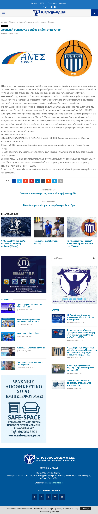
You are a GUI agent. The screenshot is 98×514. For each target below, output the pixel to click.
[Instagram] (48, 7)
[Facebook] (43, 7)
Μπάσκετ (5, 26)
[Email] (55, 7)
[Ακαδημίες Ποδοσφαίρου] (8, 336)
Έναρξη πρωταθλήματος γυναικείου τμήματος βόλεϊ (49, 193)
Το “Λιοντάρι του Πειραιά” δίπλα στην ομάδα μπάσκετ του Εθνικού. (80, 244)
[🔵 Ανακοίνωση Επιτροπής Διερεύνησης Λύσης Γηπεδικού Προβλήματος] (58, 318)
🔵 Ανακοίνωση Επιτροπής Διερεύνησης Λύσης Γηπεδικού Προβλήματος (80, 317)
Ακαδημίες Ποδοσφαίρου (28, 333)
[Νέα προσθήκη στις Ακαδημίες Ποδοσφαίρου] (8, 365)
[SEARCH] (94, 258)
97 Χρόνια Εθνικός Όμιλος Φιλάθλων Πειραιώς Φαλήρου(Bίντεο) (14, 244)
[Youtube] (51, 7)
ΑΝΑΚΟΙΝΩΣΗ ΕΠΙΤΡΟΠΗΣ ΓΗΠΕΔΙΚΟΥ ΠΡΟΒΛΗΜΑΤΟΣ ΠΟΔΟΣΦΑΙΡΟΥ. (79, 383)
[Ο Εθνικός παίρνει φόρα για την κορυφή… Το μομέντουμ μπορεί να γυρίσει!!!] (58, 368)
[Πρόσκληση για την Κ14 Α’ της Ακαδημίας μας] (8, 308)
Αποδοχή (85, 509)
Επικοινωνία (52, 3)
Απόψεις (62, 3)
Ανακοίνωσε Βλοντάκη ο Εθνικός (31, 348)
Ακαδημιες (6, 300)
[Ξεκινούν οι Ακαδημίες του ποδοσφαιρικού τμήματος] (8, 322)
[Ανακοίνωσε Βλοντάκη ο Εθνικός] (8, 351)
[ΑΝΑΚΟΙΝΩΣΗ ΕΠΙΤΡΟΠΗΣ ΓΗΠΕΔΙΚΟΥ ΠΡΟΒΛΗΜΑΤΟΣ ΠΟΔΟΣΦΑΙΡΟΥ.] (58, 384)
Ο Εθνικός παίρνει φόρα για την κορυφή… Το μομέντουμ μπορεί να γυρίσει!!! (81, 367)
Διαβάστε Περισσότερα (49, 512)
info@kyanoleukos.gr (54, 483)
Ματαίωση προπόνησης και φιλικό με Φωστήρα (49, 205)
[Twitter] (46, 7)
